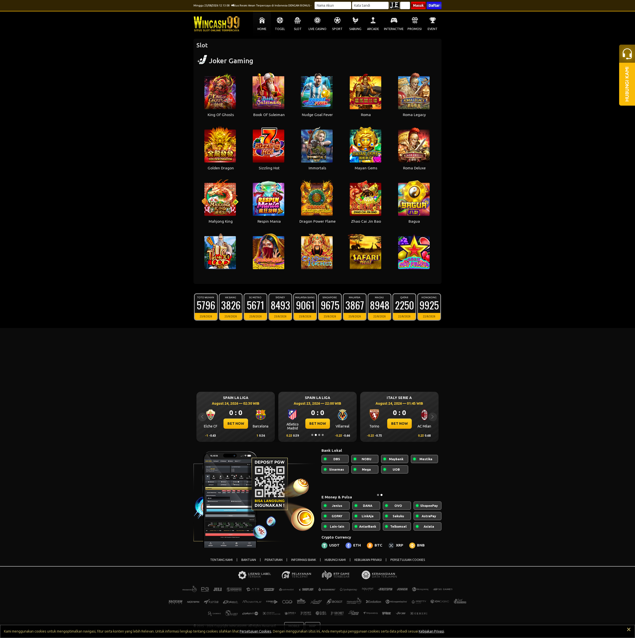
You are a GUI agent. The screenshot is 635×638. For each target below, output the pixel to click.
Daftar (434, 5)
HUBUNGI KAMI (335, 559)
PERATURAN (274, 559)
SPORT (337, 28)
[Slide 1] (312, 434)
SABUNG (355, 28)
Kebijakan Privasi (431, 631)
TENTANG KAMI (221, 559)
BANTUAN (248, 559)
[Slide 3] (319, 434)
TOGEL (280, 28)
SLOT (298, 28)
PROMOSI (415, 28)
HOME (261, 28)
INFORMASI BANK (303, 559)
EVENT (433, 28)
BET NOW (235, 423)
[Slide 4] (323, 434)
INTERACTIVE (394, 28)
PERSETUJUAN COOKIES (407, 559)
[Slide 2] (316, 434)
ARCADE (373, 28)
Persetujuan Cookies (255, 631)
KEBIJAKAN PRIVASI (368, 559)
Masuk (418, 5)
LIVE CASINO (317, 28)
